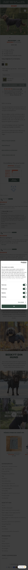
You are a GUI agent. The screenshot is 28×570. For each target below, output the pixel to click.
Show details (21, 302)
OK (14, 306)
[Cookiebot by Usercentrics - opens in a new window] (21, 262)
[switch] (25, 289)
